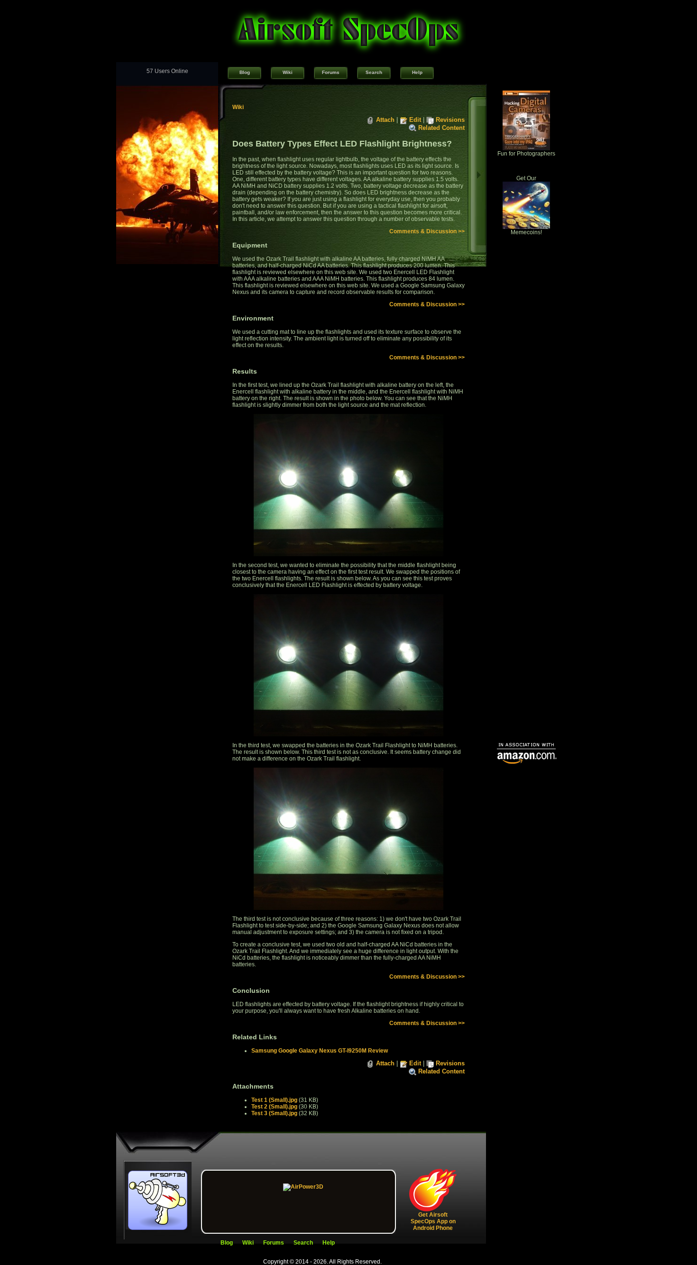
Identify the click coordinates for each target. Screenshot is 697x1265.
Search (374, 72)
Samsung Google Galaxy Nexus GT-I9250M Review (319, 1050)
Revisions (450, 119)
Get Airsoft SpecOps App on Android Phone (433, 1221)
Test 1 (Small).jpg (274, 1100)
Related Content (441, 127)
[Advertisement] (526, 591)
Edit (415, 119)
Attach (385, 119)
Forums (330, 72)
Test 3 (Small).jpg (274, 1113)
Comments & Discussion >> (427, 231)
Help (417, 72)
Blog (244, 72)
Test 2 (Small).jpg (274, 1106)
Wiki (288, 72)
